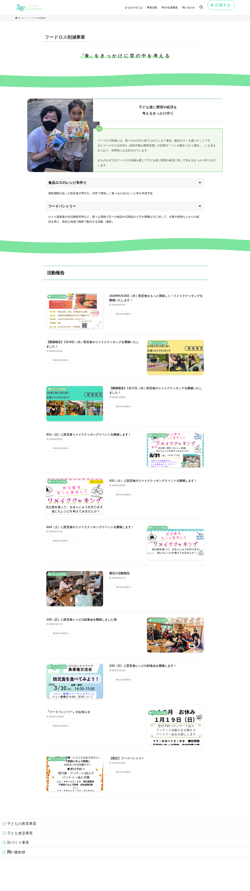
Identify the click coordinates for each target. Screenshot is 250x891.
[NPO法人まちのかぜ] (31, 7)
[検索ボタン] (201, 7)
